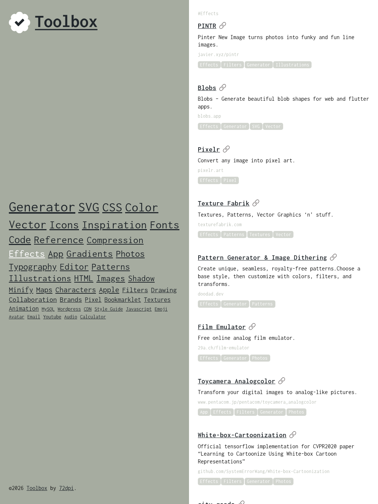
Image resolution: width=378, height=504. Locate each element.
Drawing (164, 290)
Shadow (141, 278)
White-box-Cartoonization (242, 435)
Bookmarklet (122, 299)
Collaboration (33, 299)
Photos (130, 253)
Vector (28, 224)
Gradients (89, 253)
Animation (24, 308)
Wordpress (69, 309)
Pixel (93, 299)
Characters (75, 289)
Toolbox (37, 488)
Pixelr (209, 149)
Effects (27, 253)
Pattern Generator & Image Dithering (262, 257)
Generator (42, 206)
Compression (115, 239)
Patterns (111, 267)
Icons (64, 224)
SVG (88, 207)
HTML (83, 278)
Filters (135, 290)
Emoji (161, 309)
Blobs (207, 88)
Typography (33, 266)
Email (33, 317)
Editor (74, 267)
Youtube (52, 317)
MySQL (48, 309)
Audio (70, 317)
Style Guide (108, 309)
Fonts (164, 225)
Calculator (93, 317)
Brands (71, 299)
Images (110, 278)
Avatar (16, 317)
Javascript (139, 309)
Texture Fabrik (224, 203)
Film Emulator (222, 327)
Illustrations (40, 278)
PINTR (207, 26)
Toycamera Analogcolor (236, 381)
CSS (112, 207)
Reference (59, 239)
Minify (21, 289)
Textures (157, 299)
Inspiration (114, 224)
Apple (109, 289)
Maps (44, 289)
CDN (88, 309)
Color (141, 207)
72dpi (66, 488)
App (55, 253)
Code (20, 239)
